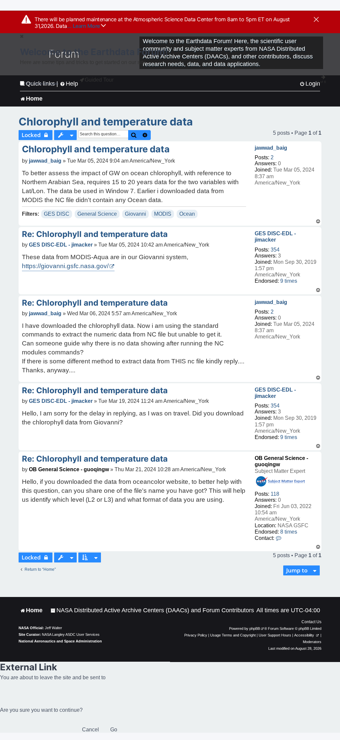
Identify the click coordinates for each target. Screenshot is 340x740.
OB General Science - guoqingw (69, 469)
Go (113, 729)
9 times (288, 281)
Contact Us (311, 622)
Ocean (187, 214)
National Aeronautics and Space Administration (60, 641)
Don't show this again (42, 83)
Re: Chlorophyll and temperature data (95, 234)
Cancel (90, 729)
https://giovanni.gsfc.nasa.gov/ (65, 265)
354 (275, 250)
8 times (288, 532)
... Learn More (84, 26)
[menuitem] (152, 610)
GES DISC (56, 214)
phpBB (254, 628)
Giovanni (135, 214)
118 (275, 494)
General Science (97, 214)
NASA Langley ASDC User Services (71, 634)
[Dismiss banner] (316, 20)
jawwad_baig (271, 148)
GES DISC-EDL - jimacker (275, 237)
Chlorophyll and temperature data (106, 121)
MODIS (162, 214)
